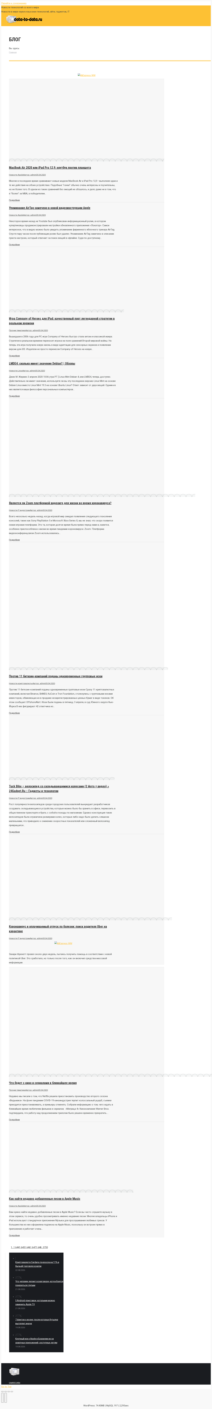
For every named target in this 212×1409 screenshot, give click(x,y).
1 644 (16, 1247)
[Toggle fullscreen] (8, 1391)
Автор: (29, 175)
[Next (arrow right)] (5, 1398)
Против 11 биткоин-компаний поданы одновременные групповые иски (55, 676)
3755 (45, 1247)
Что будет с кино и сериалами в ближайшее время (43, 1083)
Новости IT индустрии (19, 510)
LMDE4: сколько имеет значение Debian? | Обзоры (42, 363)
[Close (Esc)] (2, 1391)
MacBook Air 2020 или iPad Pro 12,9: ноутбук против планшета (50, 167)
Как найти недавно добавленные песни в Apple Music (44, 1199)
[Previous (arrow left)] (2, 1398)
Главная (13, 52)
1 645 (22, 1247)
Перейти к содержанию (14, 3)
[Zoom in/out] (12, 1391)
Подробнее (14, 200)
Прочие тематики (17, 330)
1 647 (33, 1247)
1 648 (38, 1247)
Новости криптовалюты (21, 683)
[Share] (5, 1391)
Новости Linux (16, 371)
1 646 (27, 1247)
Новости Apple (16, 175)
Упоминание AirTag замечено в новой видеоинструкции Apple (49, 208)
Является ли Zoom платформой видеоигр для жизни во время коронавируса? (60, 503)
